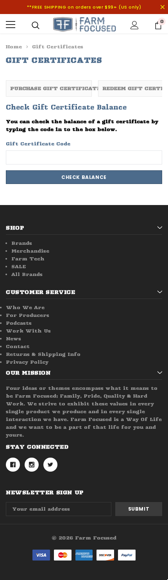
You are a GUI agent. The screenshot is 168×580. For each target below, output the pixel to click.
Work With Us (28, 331)
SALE (18, 266)
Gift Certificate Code (38, 144)
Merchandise (30, 251)
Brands (21, 243)
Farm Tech (28, 259)
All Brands (27, 274)
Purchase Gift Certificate (51, 88)
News (13, 338)
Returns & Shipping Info (43, 354)
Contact (18, 346)
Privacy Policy (27, 362)
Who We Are (25, 307)
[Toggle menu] (10, 24)
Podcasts (19, 323)
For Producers (27, 315)
